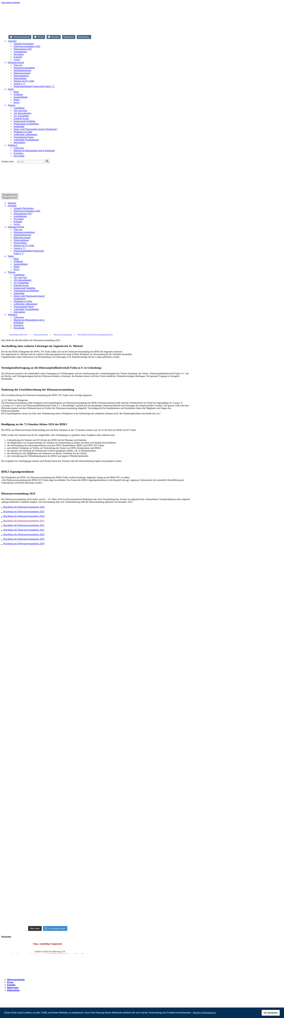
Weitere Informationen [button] (204, 1012)
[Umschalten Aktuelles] (53, 205)
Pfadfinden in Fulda (23, 132)
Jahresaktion (19, 142)
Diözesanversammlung (24, 67)
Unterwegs (19, 148)
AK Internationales (22, 113)
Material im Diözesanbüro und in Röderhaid (34, 150)
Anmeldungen (20, 51)
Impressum (69, 37)
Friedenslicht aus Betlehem (26, 124)
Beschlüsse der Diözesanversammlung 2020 (23, 534)
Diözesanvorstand (22, 73)
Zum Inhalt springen (10, 2)
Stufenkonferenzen (22, 70)
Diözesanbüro (20, 78)
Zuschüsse (18, 153)
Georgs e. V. (19, 83)
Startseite (94, 37)
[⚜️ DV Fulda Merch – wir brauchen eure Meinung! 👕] (48, 583)
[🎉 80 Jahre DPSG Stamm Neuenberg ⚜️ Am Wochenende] (48, 675)
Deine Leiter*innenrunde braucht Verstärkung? (35, 129)
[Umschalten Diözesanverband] (53, 227)
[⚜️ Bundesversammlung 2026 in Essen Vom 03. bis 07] (79, 731)
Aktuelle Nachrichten (24, 43)
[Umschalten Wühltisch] (53, 314)
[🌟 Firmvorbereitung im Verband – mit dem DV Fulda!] (16, 597)
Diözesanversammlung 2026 (27, 46)
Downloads (19, 156)
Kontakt (55, 37)
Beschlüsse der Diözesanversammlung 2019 (23, 539)
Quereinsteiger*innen (24, 137)
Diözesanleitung (21, 75)
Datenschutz (84, 37)
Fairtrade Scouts (21, 118)
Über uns (18, 65)
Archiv (17, 59)
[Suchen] (47, 161)
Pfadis (16, 99)
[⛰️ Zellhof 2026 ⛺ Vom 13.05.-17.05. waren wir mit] (48, 871)
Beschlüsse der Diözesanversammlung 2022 (23, 525)
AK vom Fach (20, 110)
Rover (16, 102)
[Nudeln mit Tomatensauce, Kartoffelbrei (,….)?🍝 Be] (16, 842)
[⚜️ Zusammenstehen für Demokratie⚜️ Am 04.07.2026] (16, 683)
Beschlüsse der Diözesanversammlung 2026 (23, 507)
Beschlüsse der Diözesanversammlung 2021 (23, 530)
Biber (16, 92)
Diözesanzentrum (22, 37)
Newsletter (19, 54)
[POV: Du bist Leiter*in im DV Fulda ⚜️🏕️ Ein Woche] (79, 836)
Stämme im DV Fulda (24, 81)
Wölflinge (18, 94)
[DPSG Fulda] (71, 31)
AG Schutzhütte (21, 116)
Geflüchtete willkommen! (25, 134)
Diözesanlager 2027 (23, 49)
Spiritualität (19, 126)
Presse (41, 37)
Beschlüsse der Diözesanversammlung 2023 (23, 520)
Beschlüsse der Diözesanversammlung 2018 (23, 543)
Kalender (18, 57)
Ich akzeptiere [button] (271, 1013)
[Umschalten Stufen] (53, 256)
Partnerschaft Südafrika (24, 121)
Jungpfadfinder (21, 97)
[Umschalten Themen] (53, 272)
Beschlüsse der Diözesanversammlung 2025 (23, 511)
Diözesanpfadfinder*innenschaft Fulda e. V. (34, 86)
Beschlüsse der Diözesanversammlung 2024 (23, 516)
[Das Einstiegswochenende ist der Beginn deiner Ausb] (79, 595)
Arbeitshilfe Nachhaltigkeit (26, 139)
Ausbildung (19, 108)
